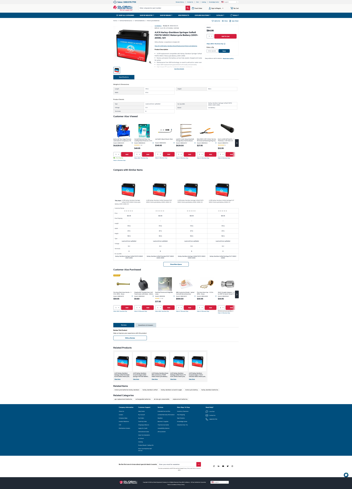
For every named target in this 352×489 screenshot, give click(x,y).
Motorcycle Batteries (153, 21)
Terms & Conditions (172, 484)
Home (115, 21)
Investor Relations (124, 421)
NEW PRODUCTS (183, 15)
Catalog (204, 2)
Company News (123, 418)
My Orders (141, 418)
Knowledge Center (214, 2)
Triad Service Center (163, 425)
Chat (197, 2)
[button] (229, 2)
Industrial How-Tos (182, 425)
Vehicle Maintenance (125, 21)
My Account (141, 415)
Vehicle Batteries (139, 21)
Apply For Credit (142, 428)
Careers (121, 415)
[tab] (123, 77)
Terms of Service (197, 468)
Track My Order (142, 421)
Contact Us (190, 2)
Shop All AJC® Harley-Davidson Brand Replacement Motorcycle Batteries (176, 46)
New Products (181, 418)
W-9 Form (141, 438)
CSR (120, 425)
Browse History (180, 2)
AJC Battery (158, 26)
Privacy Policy (186, 468)
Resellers (160, 418)
